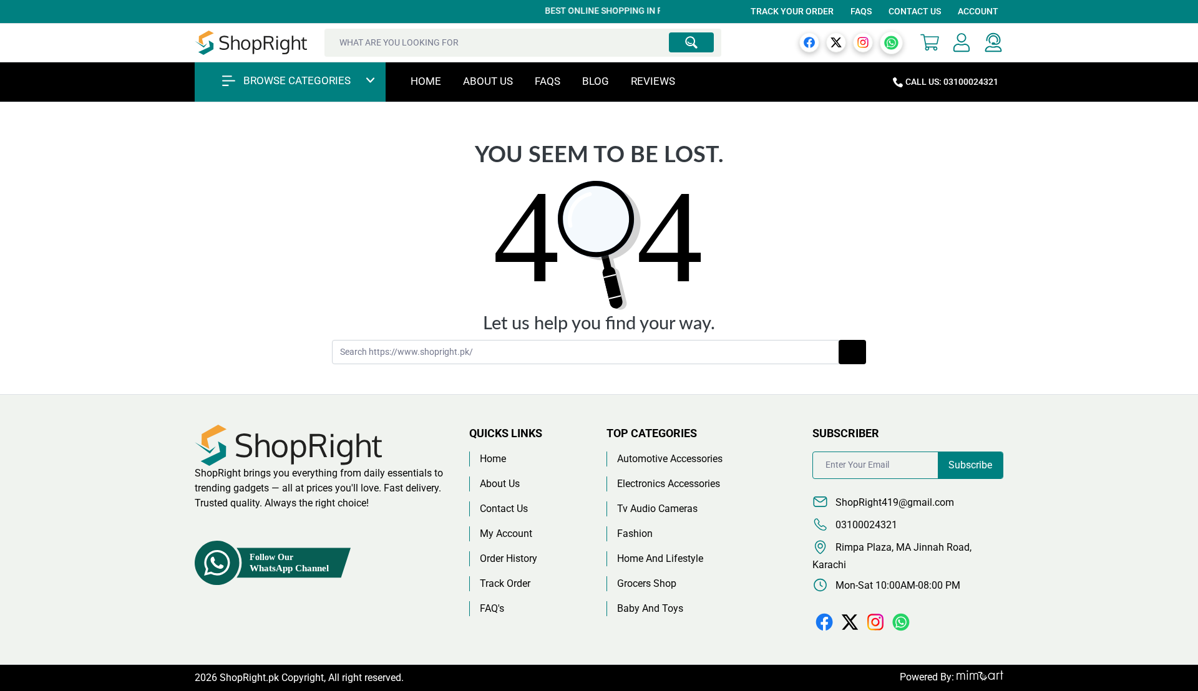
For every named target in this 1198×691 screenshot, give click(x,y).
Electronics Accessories (668, 484)
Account (978, 11)
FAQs (861, 11)
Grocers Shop (646, 583)
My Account (506, 533)
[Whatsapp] (891, 42)
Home (426, 81)
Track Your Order (792, 11)
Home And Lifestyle (660, 558)
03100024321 (865, 525)
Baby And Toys (650, 608)
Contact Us (915, 11)
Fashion (635, 533)
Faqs (547, 81)
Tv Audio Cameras (657, 509)
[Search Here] (691, 42)
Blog (595, 81)
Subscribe (970, 465)
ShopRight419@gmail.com (893, 502)
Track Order (505, 583)
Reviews (653, 81)
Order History (508, 558)
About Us (488, 81)
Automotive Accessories (670, 459)
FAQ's (492, 608)
